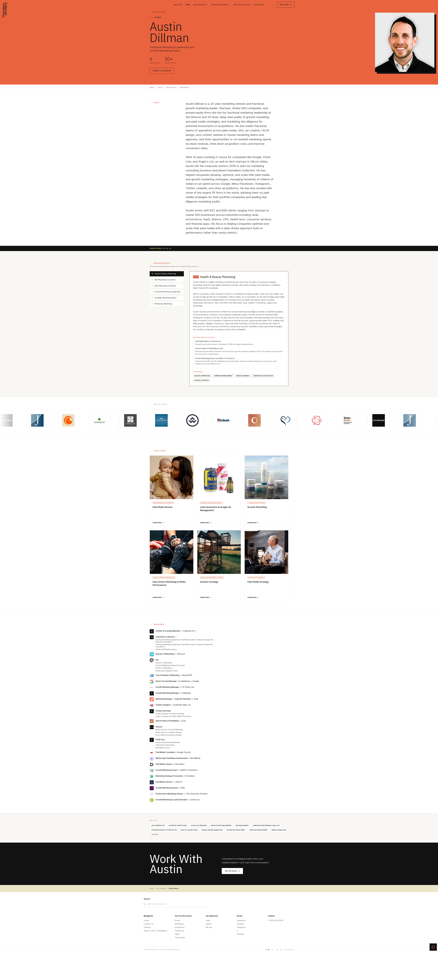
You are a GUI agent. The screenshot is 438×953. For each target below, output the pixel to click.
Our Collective (161, 888)
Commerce (179, 931)
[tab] (167, 273)
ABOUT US (178, 5)
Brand (177, 920)
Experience (184, 87)
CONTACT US (259, 5)
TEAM (187, 5)
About (152, 87)
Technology (180, 937)
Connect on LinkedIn (162, 71)
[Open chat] (433, 947)
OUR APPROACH (199, 5)
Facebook (241, 920)
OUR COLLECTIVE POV (242, 5)
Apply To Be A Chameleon (155, 931)
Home (152, 888)
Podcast (240, 934)
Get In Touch (231, 871)
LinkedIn (240, 924)
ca (273, 949)
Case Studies (171, 87)
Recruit (209, 927)
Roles (160, 87)
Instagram (241, 927)
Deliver (209, 924)
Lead (208, 920)
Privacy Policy (289, 949)
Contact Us (148, 924)
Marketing (179, 924)
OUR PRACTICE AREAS (219, 5)
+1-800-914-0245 (275, 920)
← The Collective (157, 12)
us (268, 949)
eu (281, 949)
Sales (177, 934)
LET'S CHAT (284, 5)
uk (277, 949)
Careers (147, 927)
